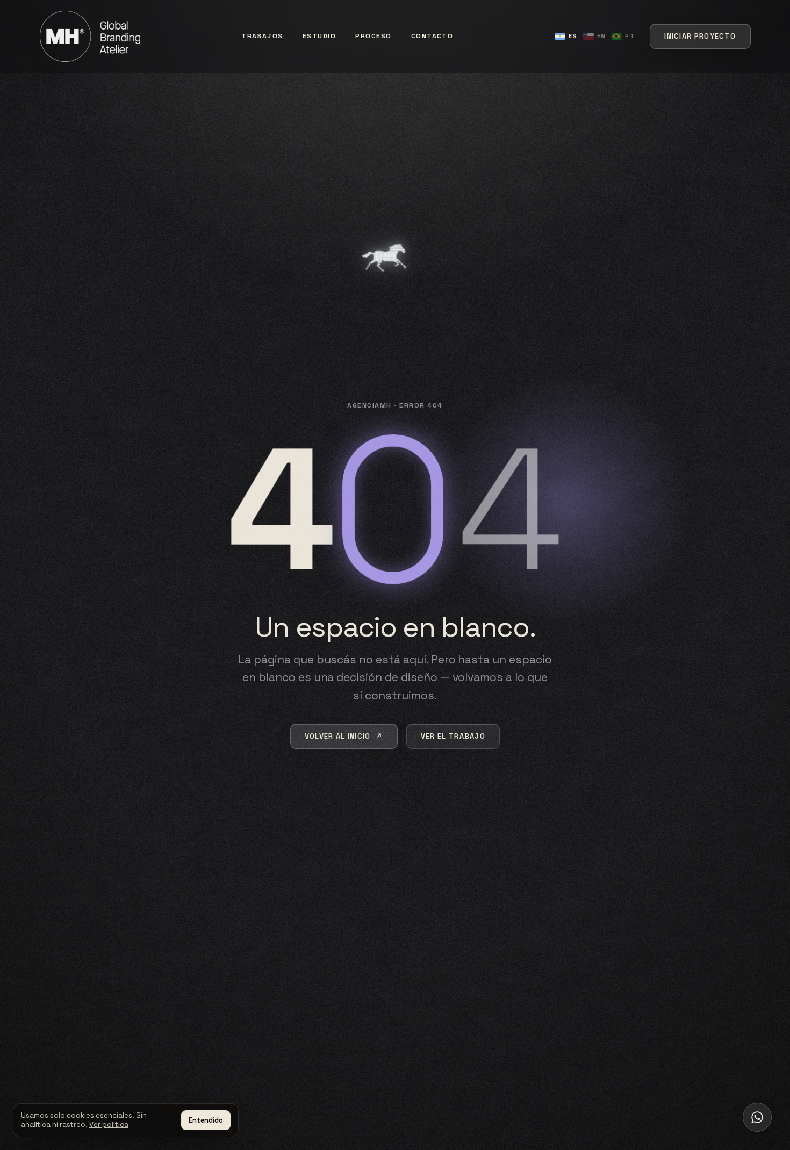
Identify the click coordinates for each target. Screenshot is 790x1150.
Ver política (108, 1124)
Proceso (373, 36)
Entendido (206, 1120)
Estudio (319, 36)
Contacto (432, 36)
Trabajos (262, 36)
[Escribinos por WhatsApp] (757, 1117)
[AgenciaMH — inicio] (90, 36)
